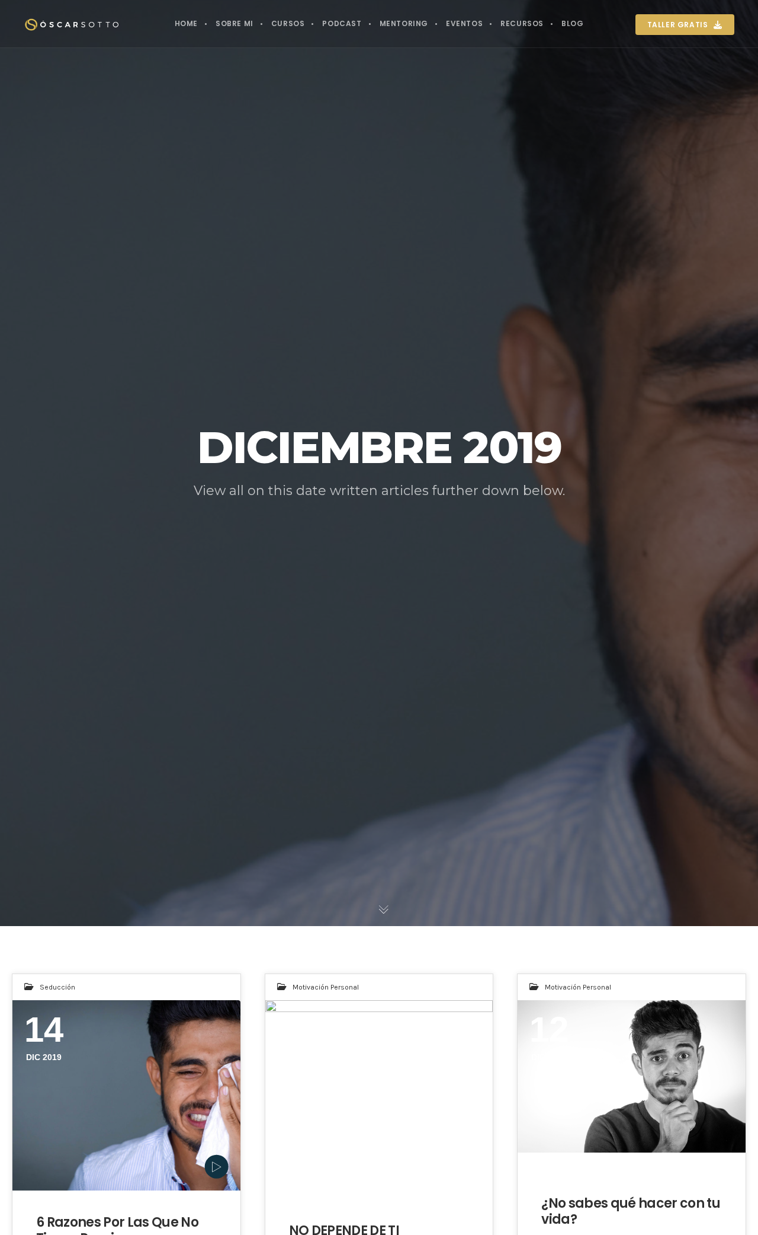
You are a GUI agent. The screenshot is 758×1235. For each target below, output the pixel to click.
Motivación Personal (326, 987)
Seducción (57, 987)
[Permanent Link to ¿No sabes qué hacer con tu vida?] (632, 1076)
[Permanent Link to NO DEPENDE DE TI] (379, 1095)
